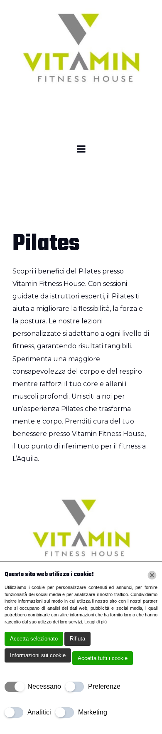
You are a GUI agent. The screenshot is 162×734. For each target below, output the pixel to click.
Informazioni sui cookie (38, 655)
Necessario (44, 686)
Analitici (39, 712)
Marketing (92, 712)
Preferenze (104, 686)
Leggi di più (95, 621)
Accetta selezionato (34, 638)
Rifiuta (77, 638)
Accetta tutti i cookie (103, 658)
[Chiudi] (152, 575)
